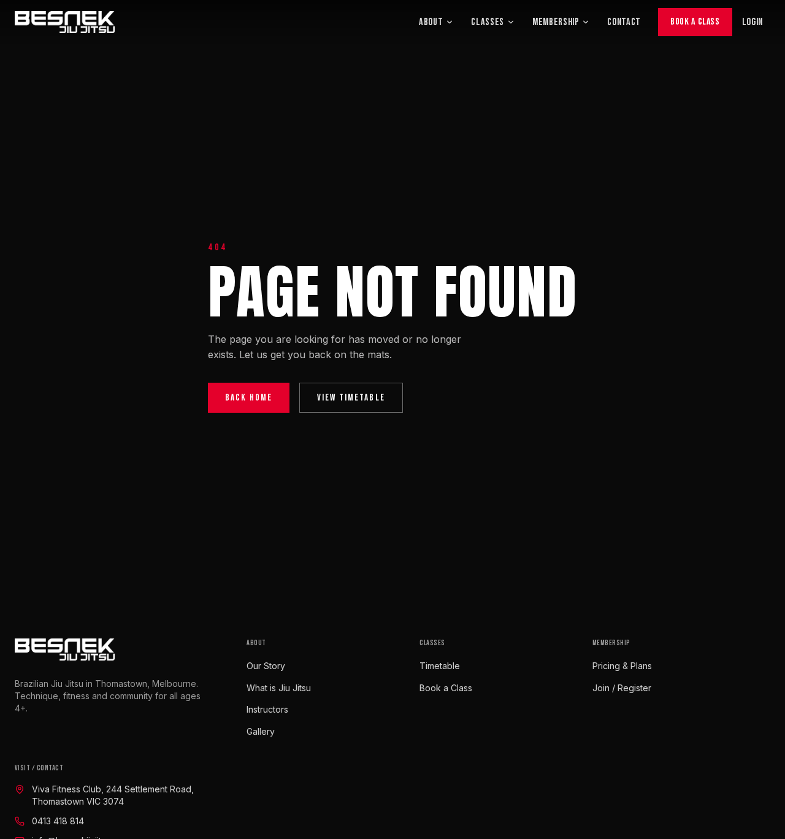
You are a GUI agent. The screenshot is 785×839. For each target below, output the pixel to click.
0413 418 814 (58, 821)
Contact (624, 22)
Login (752, 22)
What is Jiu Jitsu (279, 688)
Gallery (261, 731)
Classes (487, 22)
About (431, 22)
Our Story (266, 666)
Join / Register (621, 688)
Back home (248, 398)
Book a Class (695, 22)
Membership (556, 22)
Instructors (267, 709)
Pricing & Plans (622, 666)
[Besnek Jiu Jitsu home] (65, 22)
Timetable (439, 666)
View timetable (351, 398)
